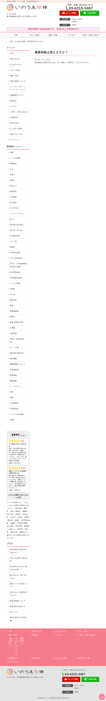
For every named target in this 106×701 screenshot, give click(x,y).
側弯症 (12, 317)
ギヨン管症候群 (16, 258)
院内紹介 (13, 101)
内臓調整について (17, 95)
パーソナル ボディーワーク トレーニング (18, 88)
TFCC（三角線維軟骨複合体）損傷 (18, 265)
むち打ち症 (14, 208)
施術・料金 (53, 35)
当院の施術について (17, 81)
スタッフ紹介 (34, 35)
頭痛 (11, 152)
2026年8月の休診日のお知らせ (18, 551)
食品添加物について (17, 601)
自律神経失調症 (16, 278)
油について (14, 612)
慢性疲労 (13, 300)
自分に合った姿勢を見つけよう (18, 593)
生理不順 (13, 333)
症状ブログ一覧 (16, 134)
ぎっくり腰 (14, 347)
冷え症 (12, 294)
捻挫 (11, 397)
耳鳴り (12, 175)
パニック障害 (15, 283)
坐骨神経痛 (14, 370)
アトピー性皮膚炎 (17, 414)
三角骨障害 (14, 403)
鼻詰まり (13, 186)
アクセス (71, 35)
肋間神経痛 (14, 311)
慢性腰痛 (13, 358)
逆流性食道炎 (15, 272)
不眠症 (12, 289)
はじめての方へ (16, 64)
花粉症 (12, 180)
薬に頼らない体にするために (18, 576)
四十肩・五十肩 (16, 230)
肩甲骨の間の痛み (17, 225)
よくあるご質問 (20, 41)
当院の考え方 (15, 59)
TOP (16, 35)
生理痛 (12, 328)
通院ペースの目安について (18, 585)
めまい (12, 169)
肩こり (12, 219)
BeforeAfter (14, 123)
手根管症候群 (15, 252)
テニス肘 (13, 241)
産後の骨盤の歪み (17, 322)
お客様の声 (14, 117)
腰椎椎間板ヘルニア (17, 364)
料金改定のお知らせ (17, 606)
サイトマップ (15, 140)
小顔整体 (13, 197)
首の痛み (13, 202)
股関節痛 (13, 375)
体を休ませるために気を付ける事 (18, 568)
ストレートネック (17, 213)
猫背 (11, 305)
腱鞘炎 (12, 247)
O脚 (11, 392)
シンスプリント (16, 386)
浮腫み (12, 420)
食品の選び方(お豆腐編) (18, 619)
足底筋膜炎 (14, 409)
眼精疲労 (13, 163)
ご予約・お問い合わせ (90, 35)
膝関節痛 (13, 381)
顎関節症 (13, 191)
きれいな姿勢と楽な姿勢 (18, 559)
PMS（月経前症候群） (17, 340)
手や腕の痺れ (15, 236)
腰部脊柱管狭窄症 (17, 353)
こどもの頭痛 (15, 158)
